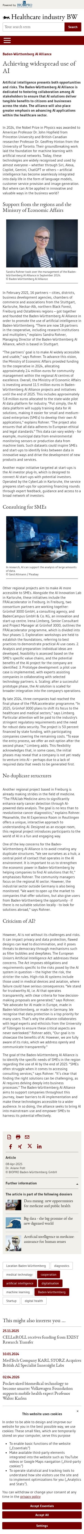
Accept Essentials (42, 1506)
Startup (11, 1301)
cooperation (48, 1274)
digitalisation (50, 1283)
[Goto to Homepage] (42, 17)
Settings (42, 1526)
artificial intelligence (19, 1283)
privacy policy (30, 1496)
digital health (34, 1301)
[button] (10, 1147)
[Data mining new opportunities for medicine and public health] (13, 1205)
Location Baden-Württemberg (26, 1266)
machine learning (18, 1292)
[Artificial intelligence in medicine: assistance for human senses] (13, 1243)
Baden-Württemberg (52, 1292)
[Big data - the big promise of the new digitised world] (13, 1222)
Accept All (42, 1515)
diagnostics (61, 1266)
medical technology (19, 1274)
